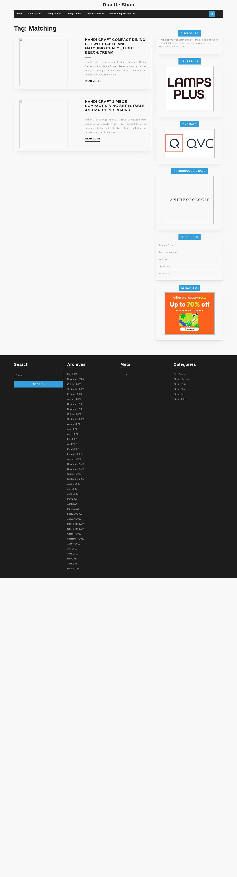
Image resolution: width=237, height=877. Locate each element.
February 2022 (74, 394)
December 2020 (75, 464)
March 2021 (73, 449)
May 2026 (72, 374)
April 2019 (72, 563)
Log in (123, 374)
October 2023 (74, 384)
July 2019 (72, 548)
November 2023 (75, 379)
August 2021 (73, 424)
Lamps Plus (166, 245)
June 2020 (72, 494)
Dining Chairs (74, 14)
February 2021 (74, 454)
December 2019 (75, 523)
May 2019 (72, 558)
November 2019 (75, 528)
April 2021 (72, 444)
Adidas (163, 259)
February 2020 (74, 513)
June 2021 (72, 434)
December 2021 (75, 404)
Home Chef (165, 273)
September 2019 (75, 538)
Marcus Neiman (168, 252)
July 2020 (72, 489)
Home (19, 14)
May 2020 (72, 499)
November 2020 (75, 469)
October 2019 (74, 533)
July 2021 (72, 429)
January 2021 (74, 459)
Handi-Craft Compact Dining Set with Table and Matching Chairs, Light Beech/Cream (115, 46)
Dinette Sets (34, 14)
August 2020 (73, 484)
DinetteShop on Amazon (122, 14)
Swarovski (165, 266)
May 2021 (72, 439)
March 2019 (73, 568)
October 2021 (74, 414)
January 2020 (74, 518)
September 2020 (75, 479)
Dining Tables (54, 14)
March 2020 (73, 509)
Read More (92, 81)
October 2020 (74, 474)
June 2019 (72, 553)
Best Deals (179, 374)
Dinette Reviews (95, 14)
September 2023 (75, 389)
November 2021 (75, 409)
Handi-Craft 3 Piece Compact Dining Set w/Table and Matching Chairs (115, 106)
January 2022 (74, 399)
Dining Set (179, 394)
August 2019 (73, 543)
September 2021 (75, 419)
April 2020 (72, 504)
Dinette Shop (118, 4)
